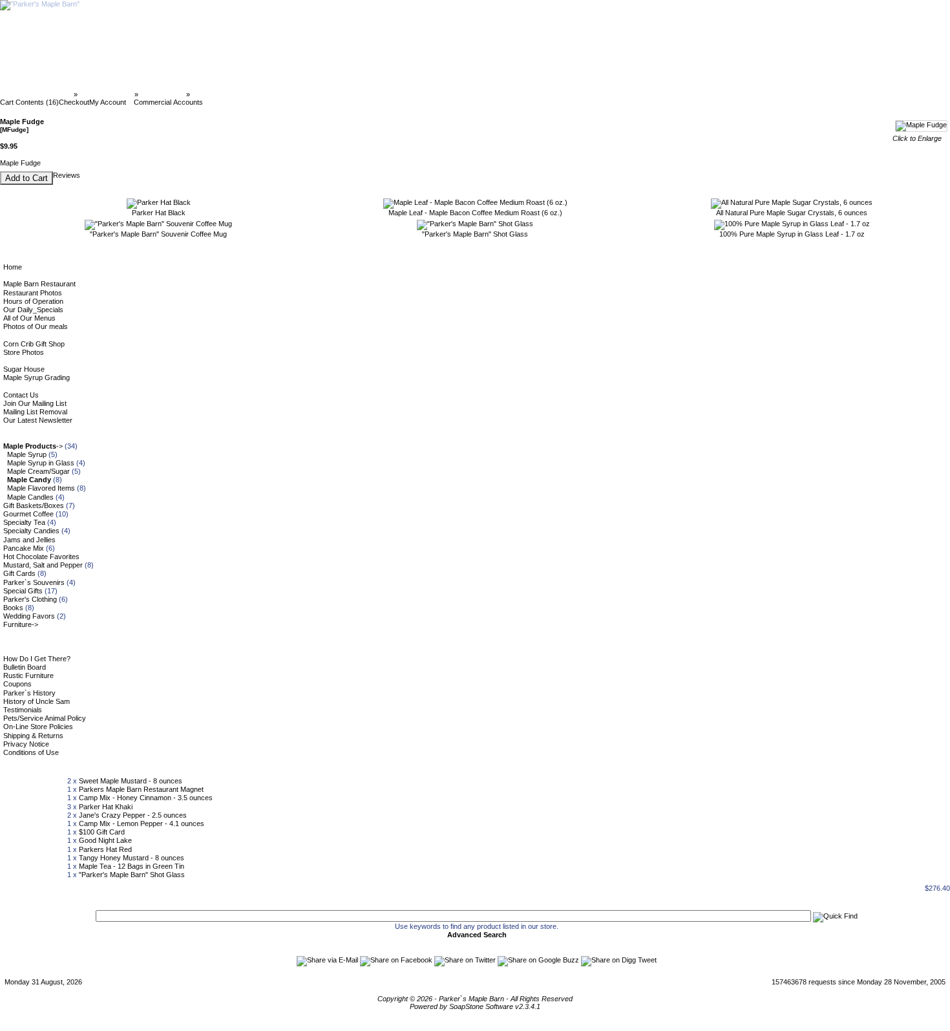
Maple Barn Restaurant (39, 284)
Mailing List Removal (35, 412)
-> (33, 446)
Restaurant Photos (32, 293)
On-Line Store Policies (38, 726)
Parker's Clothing (30, 599)
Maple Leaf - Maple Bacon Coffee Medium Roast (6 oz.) (475, 213)
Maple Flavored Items (41, 488)
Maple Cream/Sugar (38, 471)
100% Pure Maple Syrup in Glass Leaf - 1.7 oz (792, 234)
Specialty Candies (31, 531)
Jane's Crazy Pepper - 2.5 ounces (133, 815)
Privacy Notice (26, 744)
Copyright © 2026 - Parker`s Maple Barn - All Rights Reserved (475, 999)
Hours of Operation (33, 301)
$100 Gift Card (102, 832)
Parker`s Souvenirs (34, 582)
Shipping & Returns (33, 735)
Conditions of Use (31, 752)
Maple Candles (30, 497)
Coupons (17, 684)
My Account (107, 102)
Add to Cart (26, 178)
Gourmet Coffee (28, 514)
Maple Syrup (27, 454)
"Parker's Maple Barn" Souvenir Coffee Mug (158, 234)
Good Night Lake (105, 840)
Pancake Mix (23, 548)
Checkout (74, 102)
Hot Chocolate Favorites (41, 556)
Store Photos (23, 352)
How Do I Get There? (36, 659)
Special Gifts (23, 591)
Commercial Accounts (168, 102)
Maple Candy (162, 94)
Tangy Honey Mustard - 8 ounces (131, 858)
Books (13, 607)
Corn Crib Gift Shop (34, 344)
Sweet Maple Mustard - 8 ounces (130, 781)
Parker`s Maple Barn (38, 94)
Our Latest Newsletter (37, 420)
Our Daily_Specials (33, 310)
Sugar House (24, 369)
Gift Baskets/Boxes (33, 505)
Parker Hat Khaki (105, 807)
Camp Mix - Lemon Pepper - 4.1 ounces (141, 823)
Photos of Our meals (35, 326)
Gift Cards (19, 573)
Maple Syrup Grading (36, 377)
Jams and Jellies (29, 540)
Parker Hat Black (158, 213)
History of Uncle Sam (36, 701)
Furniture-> (20, 624)
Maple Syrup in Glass (40, 463)
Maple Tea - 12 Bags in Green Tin (131, 866)
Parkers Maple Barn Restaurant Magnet (141, 789)
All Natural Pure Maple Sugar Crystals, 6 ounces (791, 213)
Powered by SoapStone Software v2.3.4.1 (475, 1006)
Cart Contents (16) (29, 102)
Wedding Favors (29, 616)
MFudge (206, 94)
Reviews (66, 175)
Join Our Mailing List (35, 403)
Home (12, 267)
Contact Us (21, 395)
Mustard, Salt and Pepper (43, 565)
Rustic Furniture (28, 675)
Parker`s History (29, 693)
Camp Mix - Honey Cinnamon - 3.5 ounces (146, 798)
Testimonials (22, 710)
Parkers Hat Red (105, 849)
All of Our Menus (29, 318)
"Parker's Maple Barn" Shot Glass (475, 234)
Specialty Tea (24, 522)
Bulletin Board (24, 667)
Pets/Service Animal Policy (44, 718)
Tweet (647, 960)
